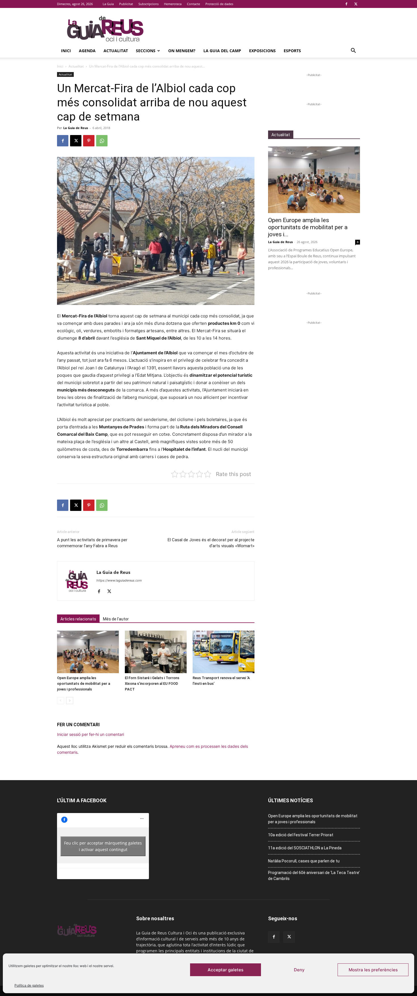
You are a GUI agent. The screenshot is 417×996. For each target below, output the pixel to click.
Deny (299, 969)
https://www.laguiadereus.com (119, 580)
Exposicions (262, 50)
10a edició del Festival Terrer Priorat (300, 835)
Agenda (87, 50)
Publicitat (126, 4)
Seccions (145, 50)
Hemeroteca (173, 4)
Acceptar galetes (225, 969)
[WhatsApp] (102, 140)
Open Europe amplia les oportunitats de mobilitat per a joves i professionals (83, 683)
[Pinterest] (88, 140)
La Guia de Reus (75, 128)
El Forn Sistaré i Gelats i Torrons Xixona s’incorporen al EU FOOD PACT (152, 683)
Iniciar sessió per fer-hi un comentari (90, 734)
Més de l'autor (116, 619)
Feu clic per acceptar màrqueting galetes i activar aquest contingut (103, 846)
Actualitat (116, 50)
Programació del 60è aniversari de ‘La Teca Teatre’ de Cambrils (314, 875)
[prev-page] (60, 700)
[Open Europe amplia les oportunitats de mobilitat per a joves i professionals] (88, 652)
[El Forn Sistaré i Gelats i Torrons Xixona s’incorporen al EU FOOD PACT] (156, 652)
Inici (66, 50)
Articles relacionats (78, 619)
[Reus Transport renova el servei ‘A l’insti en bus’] (223, 652)
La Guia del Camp (222, 50)
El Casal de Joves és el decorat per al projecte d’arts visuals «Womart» (211, 542)
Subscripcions (148, 4)
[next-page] (69, 700)
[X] (355, 4)
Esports (292, 50)
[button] (353, 51)
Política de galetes (29, 985)
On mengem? (181, 50)
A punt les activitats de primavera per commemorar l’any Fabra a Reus (92, 542)
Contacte (193, 4)
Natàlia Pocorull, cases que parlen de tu (304, 861)
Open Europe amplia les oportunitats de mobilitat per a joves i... (308, 227)
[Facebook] (346, 4)
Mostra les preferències (373, 969)
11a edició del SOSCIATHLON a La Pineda (305, 848)
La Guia (108, 4)
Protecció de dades (219, 4)
